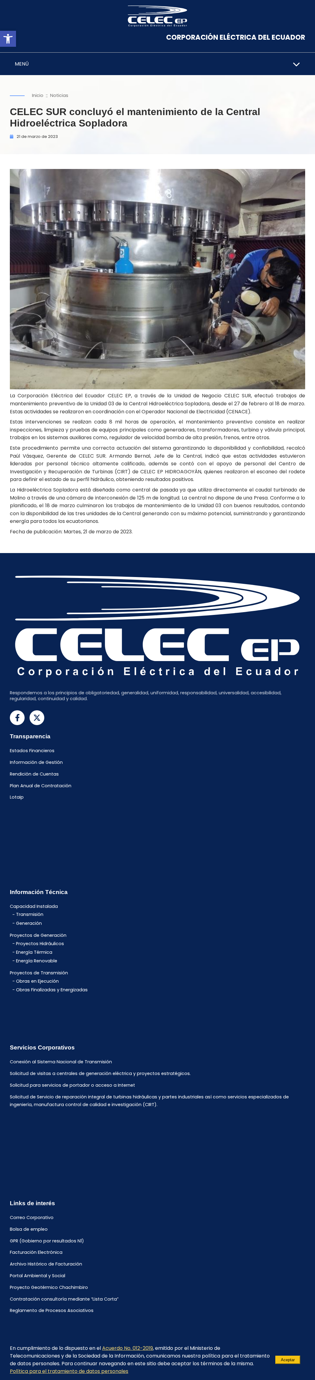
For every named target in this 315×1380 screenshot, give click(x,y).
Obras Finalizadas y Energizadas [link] (52, 990)
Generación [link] (29, 923)
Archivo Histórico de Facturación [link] (46, 1264)
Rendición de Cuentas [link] (34, 774)
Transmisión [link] (29, 915)
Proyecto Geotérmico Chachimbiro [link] (49, 1287)
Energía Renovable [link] (36, 961)
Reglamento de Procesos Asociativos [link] (52, 1311)
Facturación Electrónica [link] (36, 1253)
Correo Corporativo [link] (32, 1217)
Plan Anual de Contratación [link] (40, 786)
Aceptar (288, 1360)
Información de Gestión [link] (36, 762)
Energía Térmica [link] (34, 952)
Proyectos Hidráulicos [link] (40, 944)
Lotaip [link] (17, 797)
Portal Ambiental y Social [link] (37, 1276)
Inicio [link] (37, 95)
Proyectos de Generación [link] (38, 935)
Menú (22, 63)
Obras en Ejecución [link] (37, 981)
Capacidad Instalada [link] (34, 906)
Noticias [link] (59, 95)
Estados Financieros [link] (32, 751)
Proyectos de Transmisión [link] (39, 973)
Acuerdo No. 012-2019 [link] (127, 1348)
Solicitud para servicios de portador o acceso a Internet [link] (72, 1085)
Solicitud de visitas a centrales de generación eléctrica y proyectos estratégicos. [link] (100, 1074)
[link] (8, 39)
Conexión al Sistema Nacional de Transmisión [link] (61, 1062)
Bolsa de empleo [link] (29, 1229)
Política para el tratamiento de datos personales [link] (69, 1371)
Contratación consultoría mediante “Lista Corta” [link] (64, 1299)
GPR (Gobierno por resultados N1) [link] (47, 1241)
